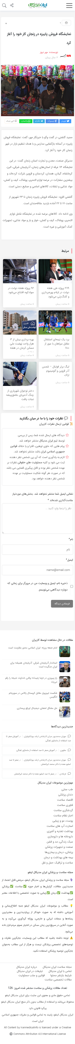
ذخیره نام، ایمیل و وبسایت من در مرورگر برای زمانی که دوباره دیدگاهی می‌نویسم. (37, 586)
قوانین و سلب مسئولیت (31, 975)
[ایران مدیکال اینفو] (38, 5)
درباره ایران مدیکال (26, 967)
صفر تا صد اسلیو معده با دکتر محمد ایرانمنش (34, 774)
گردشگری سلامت (63, 810)
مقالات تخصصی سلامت (58, 979)
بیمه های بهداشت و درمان (58, 857)
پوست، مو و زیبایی (62, 821)
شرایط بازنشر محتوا (61, 975)
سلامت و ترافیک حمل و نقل (57, 862)
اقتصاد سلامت (65, 800)
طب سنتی (67, 789)
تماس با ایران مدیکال (60, 971)
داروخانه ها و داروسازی (60, 836)
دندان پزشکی (65, 794)
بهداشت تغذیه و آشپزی (60, 831)
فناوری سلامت (65, 805)
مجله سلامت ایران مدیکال (57, 967)
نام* (71, 539)
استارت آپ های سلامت (60, 826)
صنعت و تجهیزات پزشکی (59, 847)
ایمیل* (69, 560)
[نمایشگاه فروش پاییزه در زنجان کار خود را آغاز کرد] (37, 90)
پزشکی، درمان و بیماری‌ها (59, 852)
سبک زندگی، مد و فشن (60, 841)
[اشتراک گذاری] (12, 6)
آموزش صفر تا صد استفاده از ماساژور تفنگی (35, 750)
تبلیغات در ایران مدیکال (30, 971)
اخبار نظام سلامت (63, 815)
